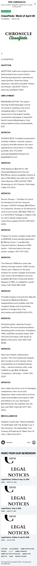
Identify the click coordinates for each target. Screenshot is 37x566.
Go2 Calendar (13, 549)
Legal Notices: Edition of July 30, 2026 (15, 537)
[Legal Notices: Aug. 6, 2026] (18, 495)
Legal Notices (6, 11)
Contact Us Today (20, 556)
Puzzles (3, 551)
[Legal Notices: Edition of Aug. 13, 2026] (18, 466)
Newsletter (26, 554)
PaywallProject (5, 564)
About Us (4, 556)
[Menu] (35, 4)
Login (11, 556)
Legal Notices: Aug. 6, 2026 (11, 508)
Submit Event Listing (27, 549)
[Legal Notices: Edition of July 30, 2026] (18, 524)
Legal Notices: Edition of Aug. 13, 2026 (15, 479)
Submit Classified (21, 551)
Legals (11, 551)
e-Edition (4, 549)
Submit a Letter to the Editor (10, 554)
